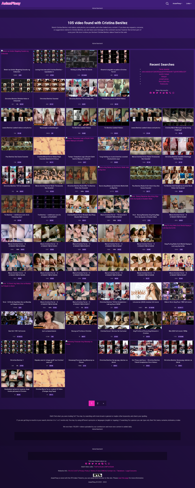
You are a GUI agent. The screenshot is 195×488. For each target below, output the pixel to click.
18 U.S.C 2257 (73, 471)
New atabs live (164, 81)
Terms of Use (95, 471)
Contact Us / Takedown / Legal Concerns (122, 471)
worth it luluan (164, 74)
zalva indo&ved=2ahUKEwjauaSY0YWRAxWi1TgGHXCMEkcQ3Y (164, 72)
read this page (123, 478)
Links (188, 3)
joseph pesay (164, 79)
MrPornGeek (109, 467)
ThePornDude (99, 467)
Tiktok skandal (164, 69)
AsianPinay (177, 3)
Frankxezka (164, 84)
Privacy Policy (84, 471)
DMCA (103, 471)
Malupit (164, 76)
